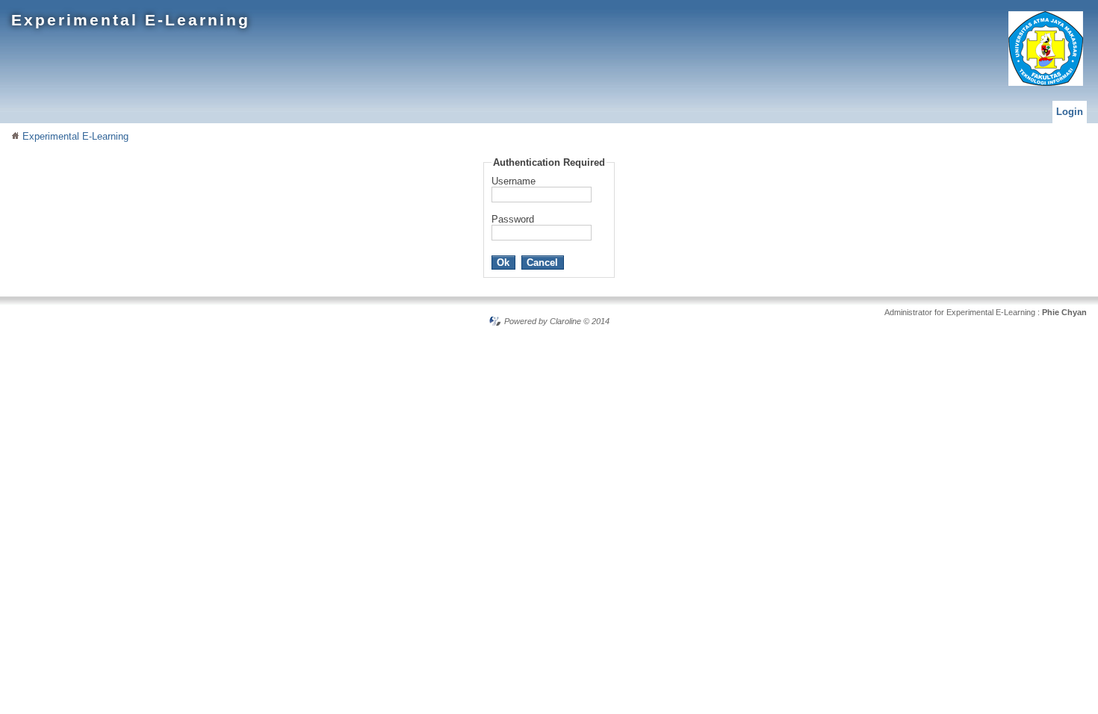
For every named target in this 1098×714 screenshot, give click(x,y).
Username (513, 181)
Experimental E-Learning (130, 19)
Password (512, 219)
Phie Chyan (1064, 312)
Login (1069, 111)
